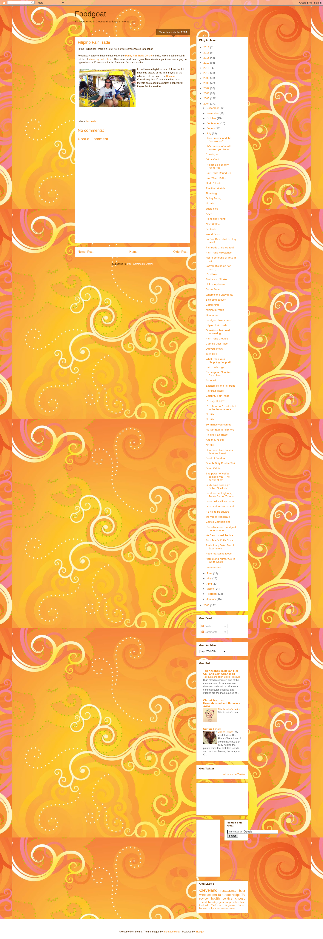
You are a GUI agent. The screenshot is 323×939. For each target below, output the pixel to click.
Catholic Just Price (217, 343)
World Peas (212, 234)
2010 (206, 72)
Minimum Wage (215, 309)
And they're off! (215, 439)
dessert (212, 895)
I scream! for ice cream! (220, 506)
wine (202, 895)
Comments (210, 631)
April (210, 583)
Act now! (211, 380)
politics (227, 898)
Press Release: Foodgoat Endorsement (221, 528)
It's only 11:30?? (215, 400)
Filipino (241, 905)
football (203, 905)
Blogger (200, 931)
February (212, 593)
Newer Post (85, 251)
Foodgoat (90, 14)
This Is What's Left (228, 709)
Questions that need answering (218, 332)
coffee (235, 901)
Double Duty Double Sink (220, 463)
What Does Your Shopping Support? (218, 360)
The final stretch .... (217, 188)
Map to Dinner (225, 732)
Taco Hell (211, 353)
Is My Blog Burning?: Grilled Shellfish (218, 486)
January (212, 598)
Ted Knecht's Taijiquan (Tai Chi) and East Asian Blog (220, 672)
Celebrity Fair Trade (217, 395)
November (213, 113)
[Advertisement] (132, 234)
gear (221, 901)
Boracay (170, 76)
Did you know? (214, 348)
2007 (206, 88)
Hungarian (229, 905)
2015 (206, 52)
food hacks (230, 908)
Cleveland (208, 890)
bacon (202, 908)
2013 (206, 57)
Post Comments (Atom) (140, 263)
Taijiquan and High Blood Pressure (222, 676)
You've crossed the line (219, 535)
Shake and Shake (216, 279)
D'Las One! (212, 159)
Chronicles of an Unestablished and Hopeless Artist (221, 703)
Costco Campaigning (218, 521)
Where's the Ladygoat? (219, 294)
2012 (206, 62)
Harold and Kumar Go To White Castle (220, 560)
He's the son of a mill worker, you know (218, 148)
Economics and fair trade (220, 385)
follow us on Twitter (234, 774)
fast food (220, 908)
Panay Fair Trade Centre (139, 55)
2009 (206, 77)
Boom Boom (213, 289)
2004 (206, 103)
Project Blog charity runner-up (217, 166)
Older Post (180, 251)
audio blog (212, 208)
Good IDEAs (213, 468)
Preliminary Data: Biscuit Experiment (220, 547)
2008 (206, 83)
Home (133, 251)
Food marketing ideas (219, 553)
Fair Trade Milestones (219, 252)
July (209, 133)
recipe (236, 895)
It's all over (212, 274)
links (242, 901)
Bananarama (213, 566)
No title (210, 203)
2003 (206, 605)
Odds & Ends (213, 183)
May (209, 578)
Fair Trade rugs (215, 367)
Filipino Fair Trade (216, 325)
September (213, 123)
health (215, 898)
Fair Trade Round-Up (218, 172)
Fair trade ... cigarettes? (220, 247)
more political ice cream (220, 501)
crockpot (211, 908)
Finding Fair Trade (217, 434)
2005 (206, 98)
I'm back (211, 229)
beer (242, 890)
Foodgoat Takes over (218, 320)
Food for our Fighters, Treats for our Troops (220, 495)
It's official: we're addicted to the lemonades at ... (221, 408)
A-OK (209, 213)
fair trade (91, 121)
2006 (206, 93)
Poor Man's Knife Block (219, 540)
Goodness (212, 314)
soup (228, 901)
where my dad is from (100, 59)
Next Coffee (213, 223)
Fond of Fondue (215, 458)
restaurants (228, 890)
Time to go (212, 193)
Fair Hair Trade (215, 390)
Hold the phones (215, 284)
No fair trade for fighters (220, 429)
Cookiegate (212, 154)
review (203, 898)
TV (243, 895)
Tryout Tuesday (208, 901)
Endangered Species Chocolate (218, 374)
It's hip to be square (217, 511)
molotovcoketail (172, 931)
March (211, 588)
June (210, 573)
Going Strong (214, 198)
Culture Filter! (212, 728)
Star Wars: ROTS (216, 177)
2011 (206, 67)
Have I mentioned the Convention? (218, 139)
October (212, 118)
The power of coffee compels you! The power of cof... (218, 476)
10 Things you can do (218, 424)
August (211, 128)
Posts (207, 626)
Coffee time (212, 304)
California (216, 905)
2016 (206, 47)
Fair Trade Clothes (217, 338)
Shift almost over (216, 299)
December (213, 107)
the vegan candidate (218, 516)
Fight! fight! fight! (216, 218)
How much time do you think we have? (219, 451)
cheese (240, 898)
